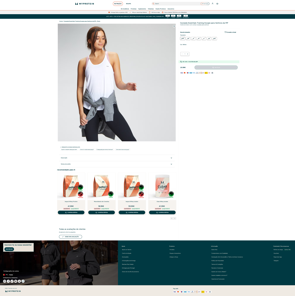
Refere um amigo (282, 249)
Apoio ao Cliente (126, 249)
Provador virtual (231, 32)
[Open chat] (23, 281)
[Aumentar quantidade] (187, 54)
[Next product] (174, 218)
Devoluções (125, 257)
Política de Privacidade (217, 260)
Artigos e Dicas (174, 257)
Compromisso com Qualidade (219, 253)
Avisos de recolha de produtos (130, 271)
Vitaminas (151, 9)
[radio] (182, 38)
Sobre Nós (214, 249)
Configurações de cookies (11, 271)
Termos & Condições (217, 264)
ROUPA (128, 3)
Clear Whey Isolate (162, 201)
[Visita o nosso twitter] (19, 281)
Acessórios (171, 9)
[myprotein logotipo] (84, 3)
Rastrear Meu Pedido (128, 264)
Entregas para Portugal (128, 268)
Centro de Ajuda (126, 253)
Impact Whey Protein (71, 201)
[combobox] (180, 4)
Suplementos (142, 9)
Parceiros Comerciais (217, 268)
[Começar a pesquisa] (153, 4)
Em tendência (125, 9)
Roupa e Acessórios (175, 253)
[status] (185, 54)
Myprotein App (278, 257)
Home (61, 21)
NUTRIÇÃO (118, 3)
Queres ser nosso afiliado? (218, 271)
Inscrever (9, 249)
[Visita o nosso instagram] (4, 281)
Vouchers (276, 253)
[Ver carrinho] (217, 3)
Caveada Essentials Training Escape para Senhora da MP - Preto (82, 21)
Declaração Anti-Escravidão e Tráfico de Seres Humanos (227, 257)
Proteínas (133, 9)
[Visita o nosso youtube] (15, 281)
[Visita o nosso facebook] (8, 281)
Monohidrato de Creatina (101, 201)
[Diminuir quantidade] (182, 54)
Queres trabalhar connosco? (219, 275)
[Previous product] (171, 218)
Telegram (276, 260)
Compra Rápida (72, 212)
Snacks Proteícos (161, 9)
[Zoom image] (174, 26)
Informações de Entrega (128, 260)
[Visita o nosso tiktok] (12, 281)
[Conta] (212, 4)
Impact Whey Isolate (132, 201)
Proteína (172, 249)
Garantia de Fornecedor (218, 279)
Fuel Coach (205, 3)
